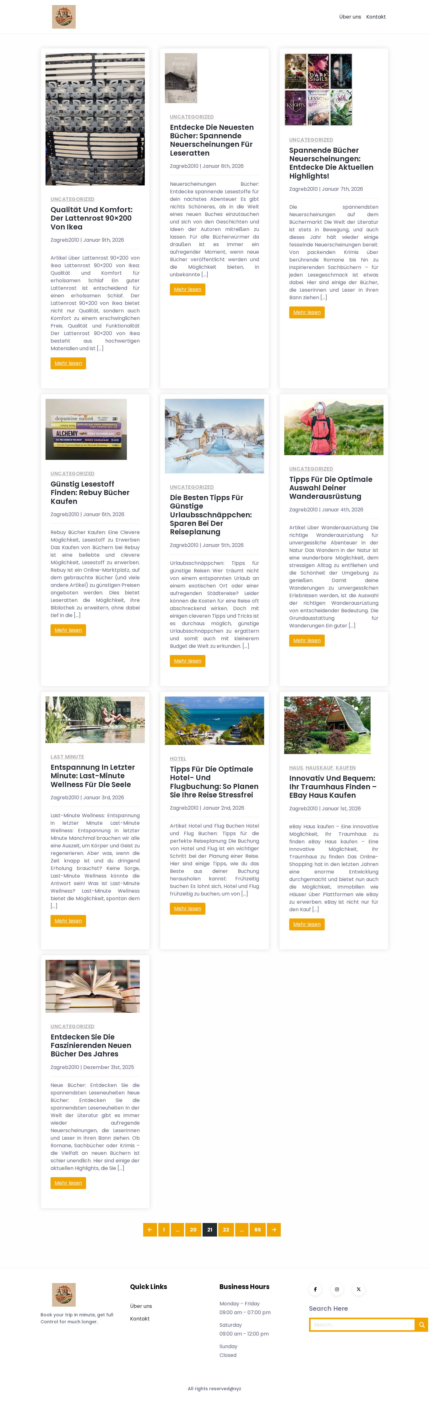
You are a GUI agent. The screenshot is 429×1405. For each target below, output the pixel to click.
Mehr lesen (68, 363)
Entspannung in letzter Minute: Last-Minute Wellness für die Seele (93, 776)
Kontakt (376, 16)
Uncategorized (73, 199)
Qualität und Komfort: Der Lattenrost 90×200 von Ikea (92, 218)
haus (296, 767)
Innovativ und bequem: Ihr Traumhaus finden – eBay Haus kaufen (333, 787)
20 (195, 1229)
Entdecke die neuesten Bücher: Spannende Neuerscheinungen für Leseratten (212, 140)
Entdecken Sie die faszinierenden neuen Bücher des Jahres (91, 1045)
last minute (67, 756)
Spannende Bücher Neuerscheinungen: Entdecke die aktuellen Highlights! (331, 163)
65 (260, 1229)
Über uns (350, 16)
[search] (422, 1325)
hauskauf (320, 767)
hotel (178, 758)
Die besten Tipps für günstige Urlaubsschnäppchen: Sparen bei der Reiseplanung (211, 515)
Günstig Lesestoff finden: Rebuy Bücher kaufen (90, 492)
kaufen (346, 767)
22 (228, 1229)
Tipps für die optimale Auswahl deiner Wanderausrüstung (330, 488)
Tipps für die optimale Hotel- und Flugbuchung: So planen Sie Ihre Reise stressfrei (214, 782)
